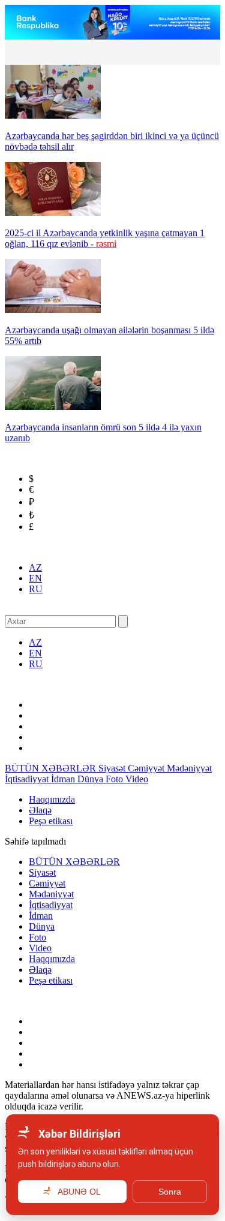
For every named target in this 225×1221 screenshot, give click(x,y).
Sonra (169, 1191)
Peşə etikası (51, 821)
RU (36, 589)
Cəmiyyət (147, 768)
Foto (115, 779)
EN (35, 578)
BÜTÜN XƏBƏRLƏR (51, 768)
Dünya (91, 779)
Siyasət (113, 768)
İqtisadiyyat (28, 779)
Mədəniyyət (189, 768)
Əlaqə (40, 810)
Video (136, 779)
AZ (35, 567)
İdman (64, 779)
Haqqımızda (52, 799)
